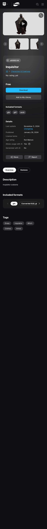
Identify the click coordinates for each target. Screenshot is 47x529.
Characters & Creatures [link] (20, 71)
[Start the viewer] (23, 23)
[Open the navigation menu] (43, 4)
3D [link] (7, 71)
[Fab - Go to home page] (16, 4)
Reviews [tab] (24, 170)
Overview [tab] (9, 170)
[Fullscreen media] (41, 15)
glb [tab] (14, 204)
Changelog (28, 129)
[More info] (29, 144)
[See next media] (42, 44)
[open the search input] (37, 4)
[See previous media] (5, 44)
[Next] (39, 204)
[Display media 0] (18, 44)
